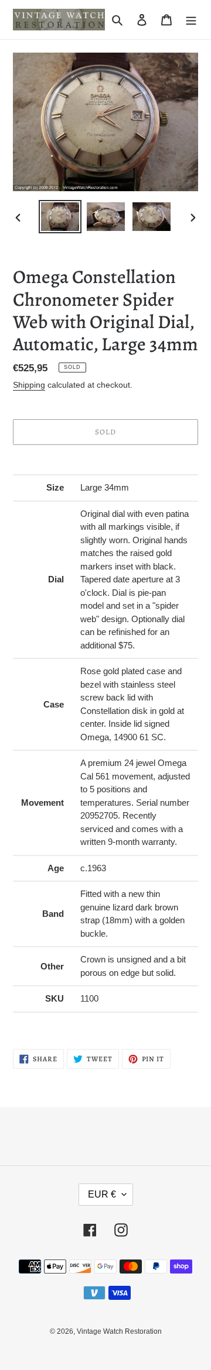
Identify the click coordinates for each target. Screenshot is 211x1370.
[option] (60, 216)
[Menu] (191, 19)
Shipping (29, 384)
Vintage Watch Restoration (119, 1331)
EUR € (102, 1194)
